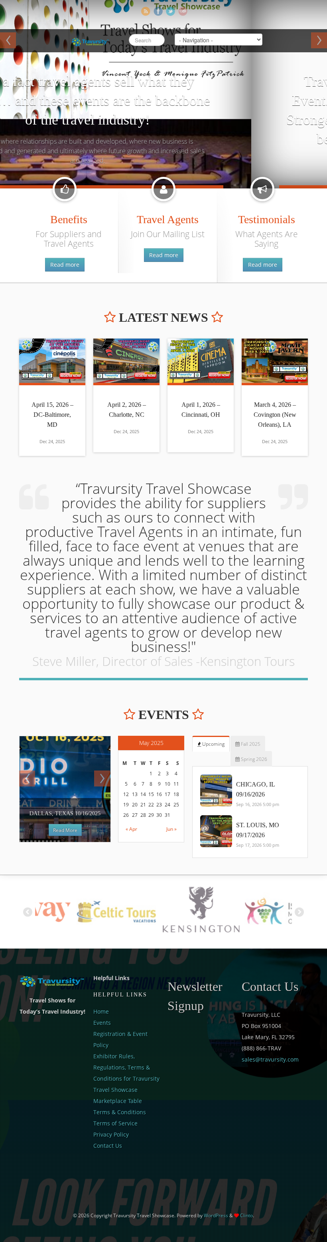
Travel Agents (168, 219)
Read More (65, 830)
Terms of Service (115, 1123)
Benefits (68, 219)
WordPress (216, 1215)
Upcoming (213, 744)
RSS (145, 11)
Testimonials (266, 219)
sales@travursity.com (270, 1059)
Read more (64, 264)
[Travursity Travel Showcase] (90, 40)
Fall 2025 (250, 744)
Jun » (171, 829)
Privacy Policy (111, 1134)
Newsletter (182, 11)
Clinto (246, 1215)
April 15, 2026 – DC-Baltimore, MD (52, 414)
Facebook (158, 11)
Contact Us (107, 1145)
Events (102, 1022)
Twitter (170, 11)
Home (101, 1011)
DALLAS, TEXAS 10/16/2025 (65, 813)
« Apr (131, 829)
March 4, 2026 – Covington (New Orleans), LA (275, 414)
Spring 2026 (253, 759)
